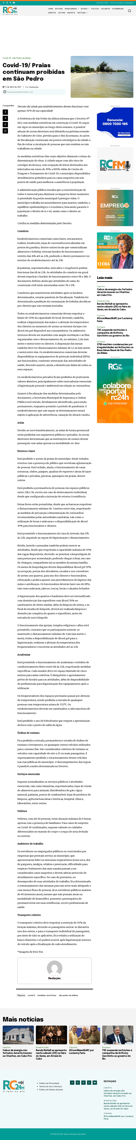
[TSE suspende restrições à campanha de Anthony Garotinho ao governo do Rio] (117, 1035)
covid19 (31, 995)
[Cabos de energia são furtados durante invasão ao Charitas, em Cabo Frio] (18, 1035)
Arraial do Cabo (103, 301)
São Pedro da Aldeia (21, 58)
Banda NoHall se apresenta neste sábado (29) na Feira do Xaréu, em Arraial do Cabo (114, 307)
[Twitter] (10, 3)
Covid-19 (7, 58)
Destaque (101, 327)
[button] (129, 11)
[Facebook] (4, 3)
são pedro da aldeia (68, 995)
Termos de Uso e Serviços (50, 1086)
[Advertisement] (68, 36)
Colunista (101, 315)
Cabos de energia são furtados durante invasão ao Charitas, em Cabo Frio (114, 292)
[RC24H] (11, 10)
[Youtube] (14, 3)
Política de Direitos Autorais (51, 1089)
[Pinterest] (5, 124)
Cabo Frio (101, 286)
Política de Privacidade (49, 1083)
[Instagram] (7, 3)
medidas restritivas (46, 995)
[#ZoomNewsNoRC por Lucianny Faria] (84, 1035)
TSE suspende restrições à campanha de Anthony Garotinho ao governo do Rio (113, 333)
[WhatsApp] (5, 130)
